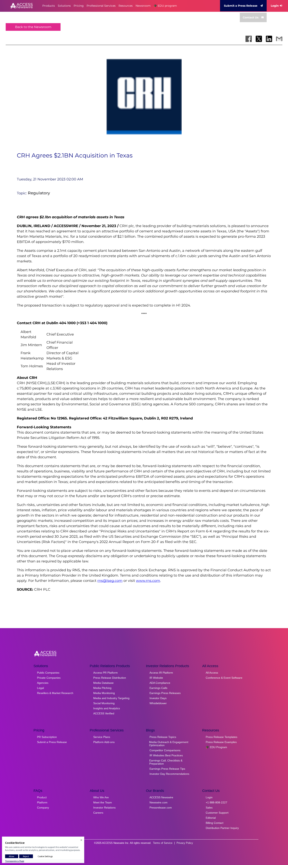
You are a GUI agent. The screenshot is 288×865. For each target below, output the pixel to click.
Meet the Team (102, 802)
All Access (212, 672)
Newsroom (143, 5)
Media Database (103, 682)
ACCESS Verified (103, 713)
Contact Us (250, 17)
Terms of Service (162, 842)
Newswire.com (158, 802)
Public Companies (48, 672)
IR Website (156, 677)
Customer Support (217, 812)
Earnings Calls (158, 687)
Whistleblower (158, 703)
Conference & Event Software (224, 677)
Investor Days (158, 698)
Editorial (211, 817)
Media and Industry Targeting (111, 698)
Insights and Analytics (106, 708)
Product (42, 797)
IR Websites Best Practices (166, 755)
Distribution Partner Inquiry (222, 828)
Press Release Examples (221, 742)
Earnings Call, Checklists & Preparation (165, 762)
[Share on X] (259, 39)
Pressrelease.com (160, 807)
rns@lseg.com (109, 580)
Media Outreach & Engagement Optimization (168, 743)
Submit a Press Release (240, 5)
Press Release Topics (162, 737)
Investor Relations (104, 807)
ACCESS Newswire (161, 797)
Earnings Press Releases (165, 693)
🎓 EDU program (165, 5)
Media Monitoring (104, 693)
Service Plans (101, 737)
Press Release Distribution (109, 677)
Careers (98, 812)
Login (275, 5)
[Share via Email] (279, 39)
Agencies (42, 682)
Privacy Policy (185, 842)
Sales (209, 807)
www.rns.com (148, 580)
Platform (42, 802)
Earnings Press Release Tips (167, 768)
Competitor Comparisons (164, 750)
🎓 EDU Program (216, 747)
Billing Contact (214, 822)
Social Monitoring (104, 703)
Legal (40, 687)
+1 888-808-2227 (216, 802)
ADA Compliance (159, 682)
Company (43, 807)
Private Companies (49, 677)
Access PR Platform (105, 672)
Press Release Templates (221, 737)
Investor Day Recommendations (169, 773)
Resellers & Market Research (55, 693)
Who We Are (101, 797)
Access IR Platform (161, 672)
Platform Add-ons (104, 742)
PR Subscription (47, 737)
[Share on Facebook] (248, 39)
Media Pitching (102, 687)
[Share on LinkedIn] (269, 39)
